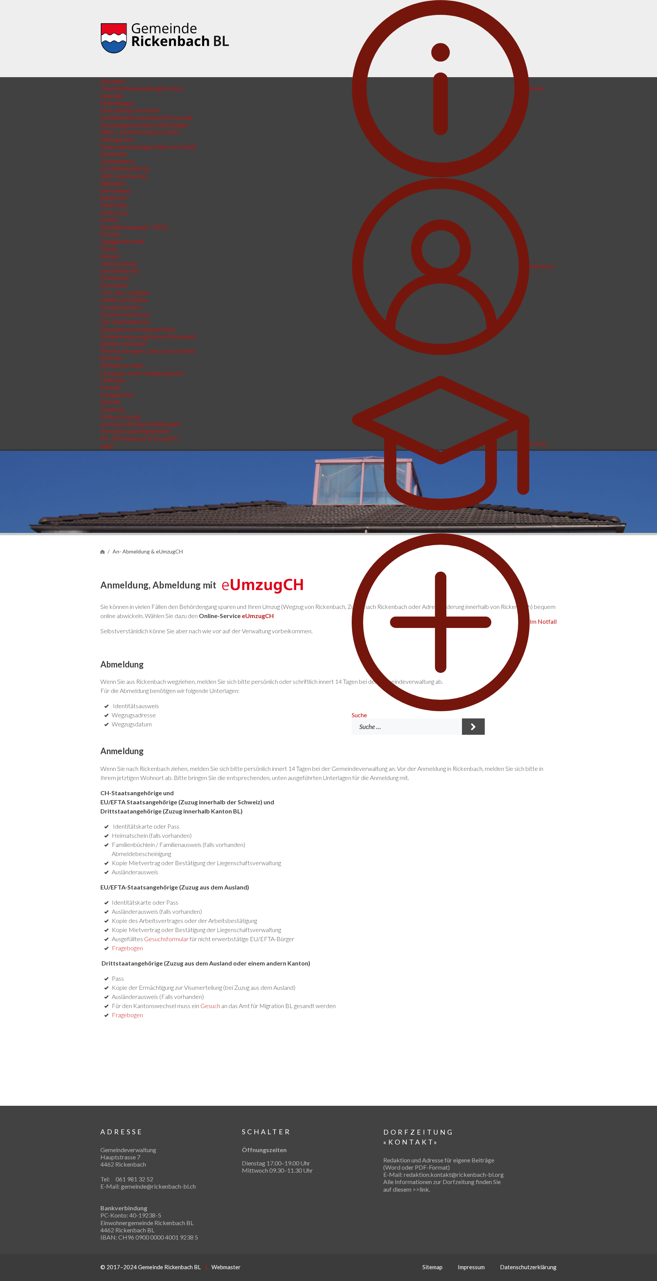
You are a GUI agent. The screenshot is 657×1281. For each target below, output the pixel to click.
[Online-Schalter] (102, 551)
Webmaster (226, 1267)
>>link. (421, 1189)
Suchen (473, 726)
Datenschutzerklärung (528, 1267)
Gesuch (210, 1005)
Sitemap (432, 1267)
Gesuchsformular (166, 938)
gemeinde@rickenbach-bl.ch (158, 1186)
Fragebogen (127, 947)
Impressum (471, 1267)
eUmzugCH (258, 615)
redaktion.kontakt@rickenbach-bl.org (454, 1174)
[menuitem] (448, 88)
